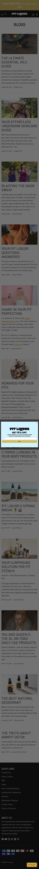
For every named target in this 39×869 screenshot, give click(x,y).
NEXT (19, 441)
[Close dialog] (37, 423)
